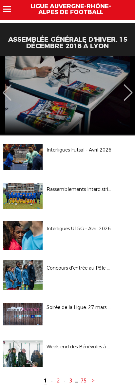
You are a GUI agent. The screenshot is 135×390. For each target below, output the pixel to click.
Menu (10, 9)
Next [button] (128, 88)
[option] (67, 95)
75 (84, 381)
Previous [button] (7, 88)
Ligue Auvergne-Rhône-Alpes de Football (70, 9)
